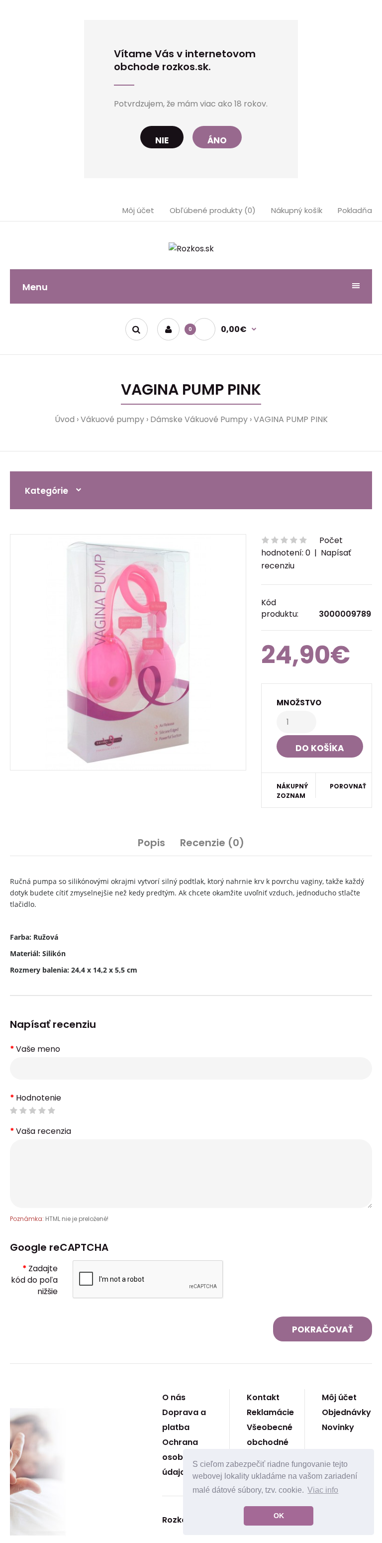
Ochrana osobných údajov (182, 1457)
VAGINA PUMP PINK (291, 419)
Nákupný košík (296, 210)
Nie (162, 140)
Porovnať (344, 786)
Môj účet (138, 210)
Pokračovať (322, 1329)
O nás (174, 1397)
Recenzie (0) (212, 843)
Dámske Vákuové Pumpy (199, 419)
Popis (151, 843)
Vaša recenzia (43, 1131)
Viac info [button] (322, 1490)
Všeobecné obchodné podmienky (269, 1442)
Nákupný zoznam (292, 791)
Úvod (65, 419)
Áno (217, 140)
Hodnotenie (38, 1097)
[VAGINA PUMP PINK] (128, 652)
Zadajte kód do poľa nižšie (34, 1280)
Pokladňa (355, 210)
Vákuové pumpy (112, 419)
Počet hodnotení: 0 (302, 547)
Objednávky (346, 1412)
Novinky (338, 1427)
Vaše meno (38, 1049)
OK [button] (279, 1516)
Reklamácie (270, 1412)
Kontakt (263, 1397)
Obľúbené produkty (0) (213, 210)
